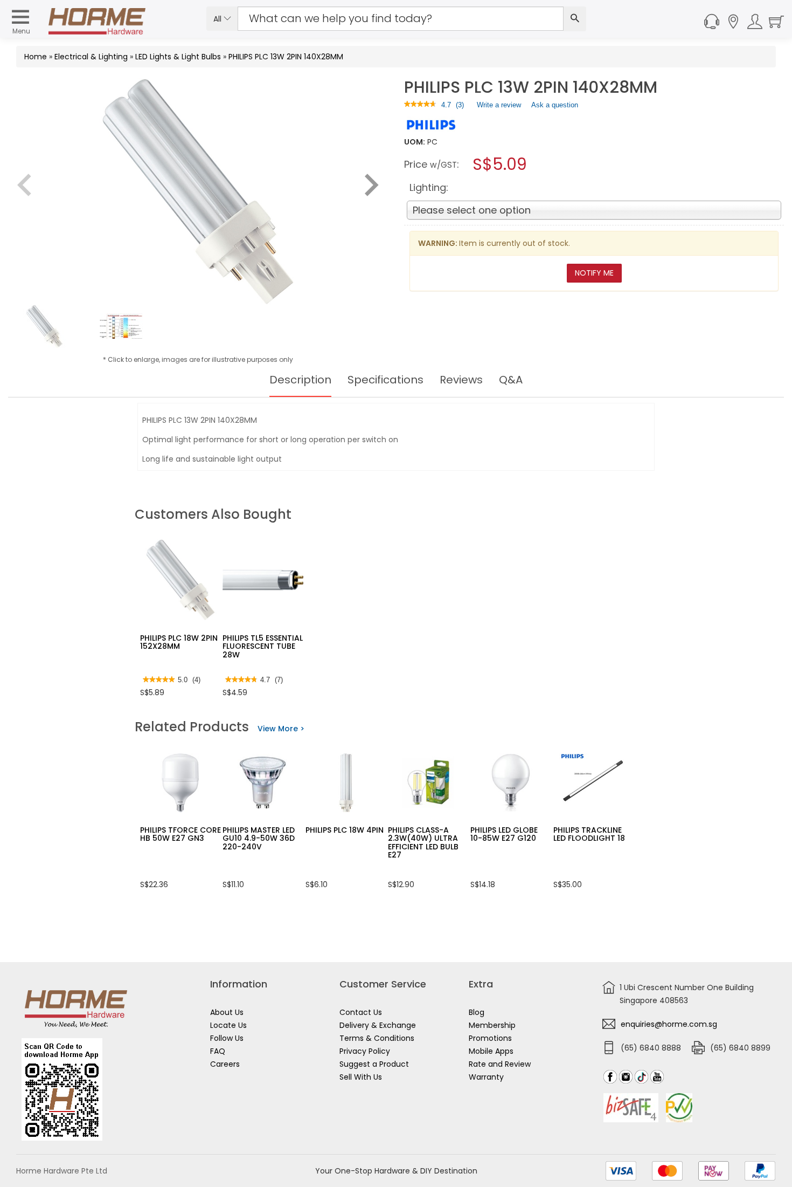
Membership (492, 1025)
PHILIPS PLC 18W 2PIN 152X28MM (179, 642)
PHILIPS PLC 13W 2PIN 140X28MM (285, 56)
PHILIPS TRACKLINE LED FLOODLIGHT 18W (593, 834)
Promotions (490, 1038)
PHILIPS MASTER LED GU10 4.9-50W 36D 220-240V (259, 838)
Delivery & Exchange (377, 1025)
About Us (227, 1012)
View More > (281, 728)
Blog (476, 1012)
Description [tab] (300, 379)
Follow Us (227, 1038)
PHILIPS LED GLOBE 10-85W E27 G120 (504, 834)
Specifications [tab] (385, 379)
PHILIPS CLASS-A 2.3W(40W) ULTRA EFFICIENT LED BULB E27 (423, 842)
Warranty (486, 1077)
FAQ (217, 1051)
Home (35, 56)
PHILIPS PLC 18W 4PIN (344, 830)
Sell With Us (360, 1077)
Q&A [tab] (511, 379)
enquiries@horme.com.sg (669, 1024)
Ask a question (554, 105)
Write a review (499, 107)
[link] (420, 105)
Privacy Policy (364, 1051)
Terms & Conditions (376, 1038)
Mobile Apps (491, 1051)
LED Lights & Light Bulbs (178, 56)
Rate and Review (500, 1064)
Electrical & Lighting (91, 56)
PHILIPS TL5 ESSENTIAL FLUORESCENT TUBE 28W (263, 646)
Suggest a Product (374, 1064)
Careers (225, 1064)
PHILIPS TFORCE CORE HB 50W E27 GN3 (180, 834)
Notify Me (594, 272)
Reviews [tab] (461, 379)
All (218, 18)
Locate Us (228, 1025)
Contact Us (360, 1012)
